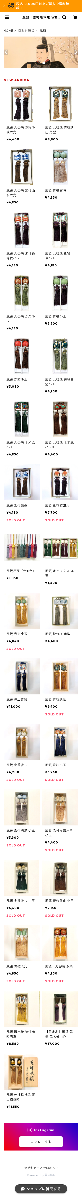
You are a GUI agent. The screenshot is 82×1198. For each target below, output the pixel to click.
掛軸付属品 (26, 31)
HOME (8, 31)
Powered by (36, 1175)
